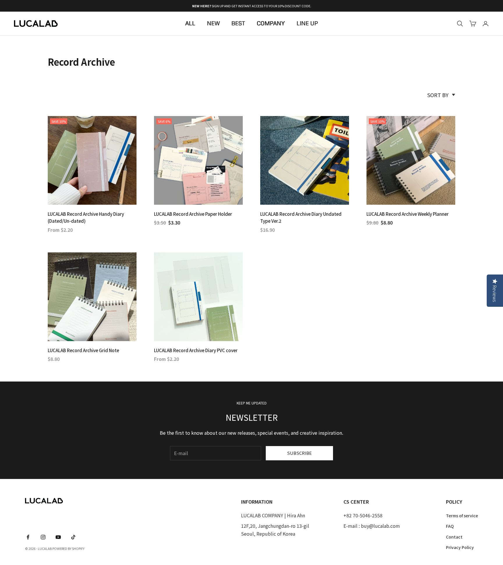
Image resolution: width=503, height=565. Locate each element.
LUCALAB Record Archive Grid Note (83, 350)
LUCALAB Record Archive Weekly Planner (407, 214)
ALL (190, 23)
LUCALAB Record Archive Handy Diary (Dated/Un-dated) (86, 217)
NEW (213, 23)
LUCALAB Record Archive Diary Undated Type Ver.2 (300, 217)
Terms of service (462, 515)
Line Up (307, 23)
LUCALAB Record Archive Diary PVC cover (196, 350)
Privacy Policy (460, 547)
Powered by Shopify (68, 548)
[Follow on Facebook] (28, 537)
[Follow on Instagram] (43, 537)
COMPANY (271, 23)
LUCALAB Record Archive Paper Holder (193, 214)
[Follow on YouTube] (58, 537)
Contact (454, 537)
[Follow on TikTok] (73, 537)
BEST (238, 23)
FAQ (450, 526)
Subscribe (299, 453)
